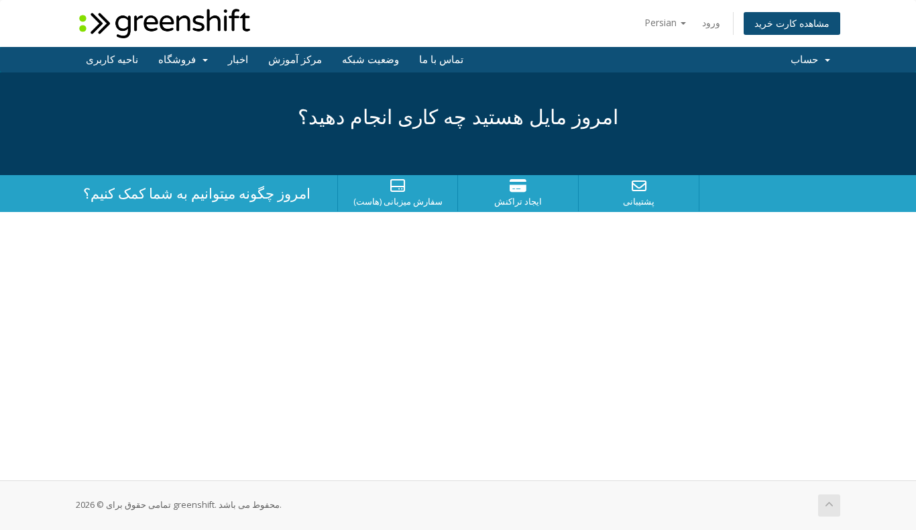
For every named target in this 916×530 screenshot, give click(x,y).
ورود (711, 22)
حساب (807, 60)
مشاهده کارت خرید (791, 23)
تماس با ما (441, 60)
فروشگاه (179, 60)
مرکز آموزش (295, 60)
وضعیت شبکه (370, 60)
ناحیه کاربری (112, 60)
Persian (661, 22)
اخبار (238, 60)
